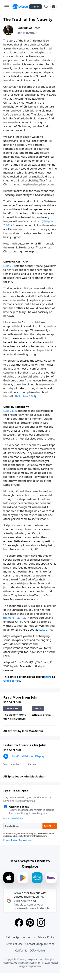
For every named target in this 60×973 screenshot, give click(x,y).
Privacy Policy (46, 937)
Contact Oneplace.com (39, 944)
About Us (29, 937)
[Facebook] (19, 922)
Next (38, 708)
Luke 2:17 (45, 629)
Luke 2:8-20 (10, 411)
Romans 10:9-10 (14, 617)
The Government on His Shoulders (14, 716)
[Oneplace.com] (20, 6)
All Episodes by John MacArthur (24, 776)
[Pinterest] (30, 922)
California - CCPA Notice (30, 950)
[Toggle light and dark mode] (53, 6)
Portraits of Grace (28, 28)
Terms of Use (14, 944)
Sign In (36, 6)
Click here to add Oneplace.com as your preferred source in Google (32, 904)
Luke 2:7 (8, 266)
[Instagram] (41, 922)
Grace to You (11, 681)
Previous (12, 708)
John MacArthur (27, 33)
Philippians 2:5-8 (24, 396)
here (48, 677)
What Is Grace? (42, 714)
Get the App (13, 937)
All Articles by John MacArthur (23, 731)
